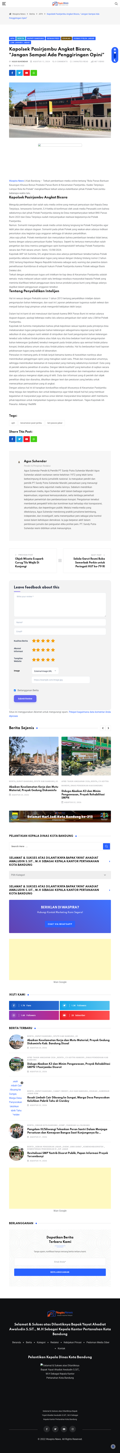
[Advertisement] (60, 959)
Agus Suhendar (20, 62)
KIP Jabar (63, 1149)
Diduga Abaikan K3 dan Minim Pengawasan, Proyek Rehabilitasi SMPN (83, 794)
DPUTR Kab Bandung (44, 781)
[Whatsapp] (34, 73)
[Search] (116, 3)
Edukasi (93, 1091)
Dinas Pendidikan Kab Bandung (87, 786)
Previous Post (25, 555)
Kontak (61, 1348)
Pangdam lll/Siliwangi (78, 1125)
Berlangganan (60, 1272)
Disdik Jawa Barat (72, 1147)
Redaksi (54, 1342)
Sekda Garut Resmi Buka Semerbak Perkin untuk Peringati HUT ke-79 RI (89, 563)
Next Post (96, 555)
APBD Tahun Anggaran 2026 (75, 781)
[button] (102, 728)
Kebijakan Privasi (73, 1342)
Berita (12, 781)
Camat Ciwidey (60, 1091)
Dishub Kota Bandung (46, 1125)
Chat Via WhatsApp (60, 924)
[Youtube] (26, 73)
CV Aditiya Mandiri (74, 1058)
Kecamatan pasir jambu (31, 423)
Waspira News (16, 180)
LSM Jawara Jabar (54, 423)
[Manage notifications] (113, 1446)
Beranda (16, 1342)
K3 (57, 781)
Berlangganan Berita (28, 690)
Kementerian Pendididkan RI (42, 1149)
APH (13, 423)
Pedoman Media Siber (97, 1342)
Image (17, 671)
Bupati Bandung (25, 781)
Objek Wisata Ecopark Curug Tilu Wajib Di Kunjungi (29, 563)
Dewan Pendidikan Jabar (48, 1147)
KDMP (62, 1125)
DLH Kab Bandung (79, 1091)
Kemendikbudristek (93, 1147)
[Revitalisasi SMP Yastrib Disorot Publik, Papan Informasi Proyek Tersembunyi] (16, 1153)
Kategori (41, 1342)
